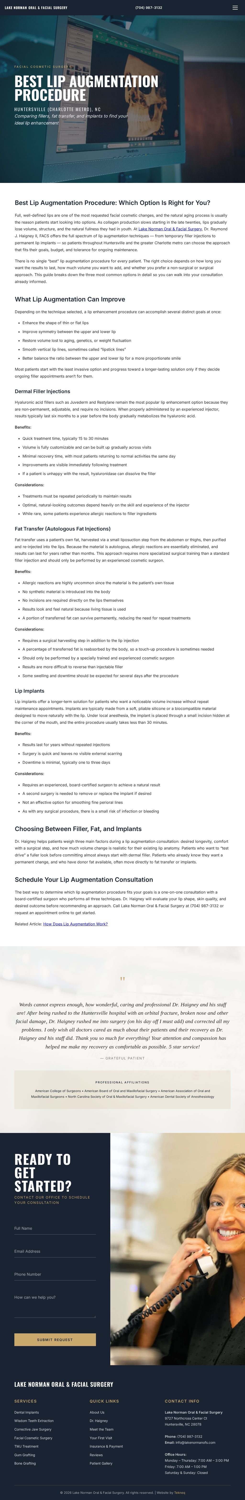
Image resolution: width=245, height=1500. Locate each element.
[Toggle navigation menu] (235, 7)
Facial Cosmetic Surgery (33, 1438)
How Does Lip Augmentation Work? (75, 924)
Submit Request (55, 1340)
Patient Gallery (101, 1463)
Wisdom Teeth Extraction (34, 1421)
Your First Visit (101, 1438)
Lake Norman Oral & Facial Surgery (170, 228)
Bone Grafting (25, 1463)
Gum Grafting (24, 1455)
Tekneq (179, 1492)
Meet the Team (101, 1429)
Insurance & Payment (106, 1446)
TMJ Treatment (26, 1446)
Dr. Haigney (99, 1421)
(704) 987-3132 (148, 8)
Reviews (96, 1455)
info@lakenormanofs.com (195, 1442)
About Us (97, 1412)
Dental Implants (26, 1412)
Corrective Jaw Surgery (32, 1429)
